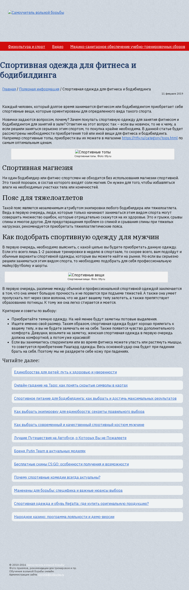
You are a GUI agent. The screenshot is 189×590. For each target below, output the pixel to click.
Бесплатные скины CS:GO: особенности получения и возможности (71, 464)
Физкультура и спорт (26, 46)
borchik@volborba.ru (51, 574)
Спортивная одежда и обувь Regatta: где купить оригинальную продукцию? (81, 503)
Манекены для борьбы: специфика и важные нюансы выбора (68, 490)
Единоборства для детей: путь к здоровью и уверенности (65, 372)
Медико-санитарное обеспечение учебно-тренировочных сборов (127, 46)
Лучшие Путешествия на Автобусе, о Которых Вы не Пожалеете (70, 437)
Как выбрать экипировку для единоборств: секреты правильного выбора (79, 411)
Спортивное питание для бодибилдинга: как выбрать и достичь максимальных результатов (95, 398)
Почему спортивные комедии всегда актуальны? (57, 477)
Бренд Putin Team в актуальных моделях (50, 451)
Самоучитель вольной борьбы (46, 564)
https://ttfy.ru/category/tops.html (150, 138)
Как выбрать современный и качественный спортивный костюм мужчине (79, 424)
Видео (57, 46)
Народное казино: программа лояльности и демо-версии (64, 516)
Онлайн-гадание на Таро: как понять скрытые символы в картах (71, 385)
